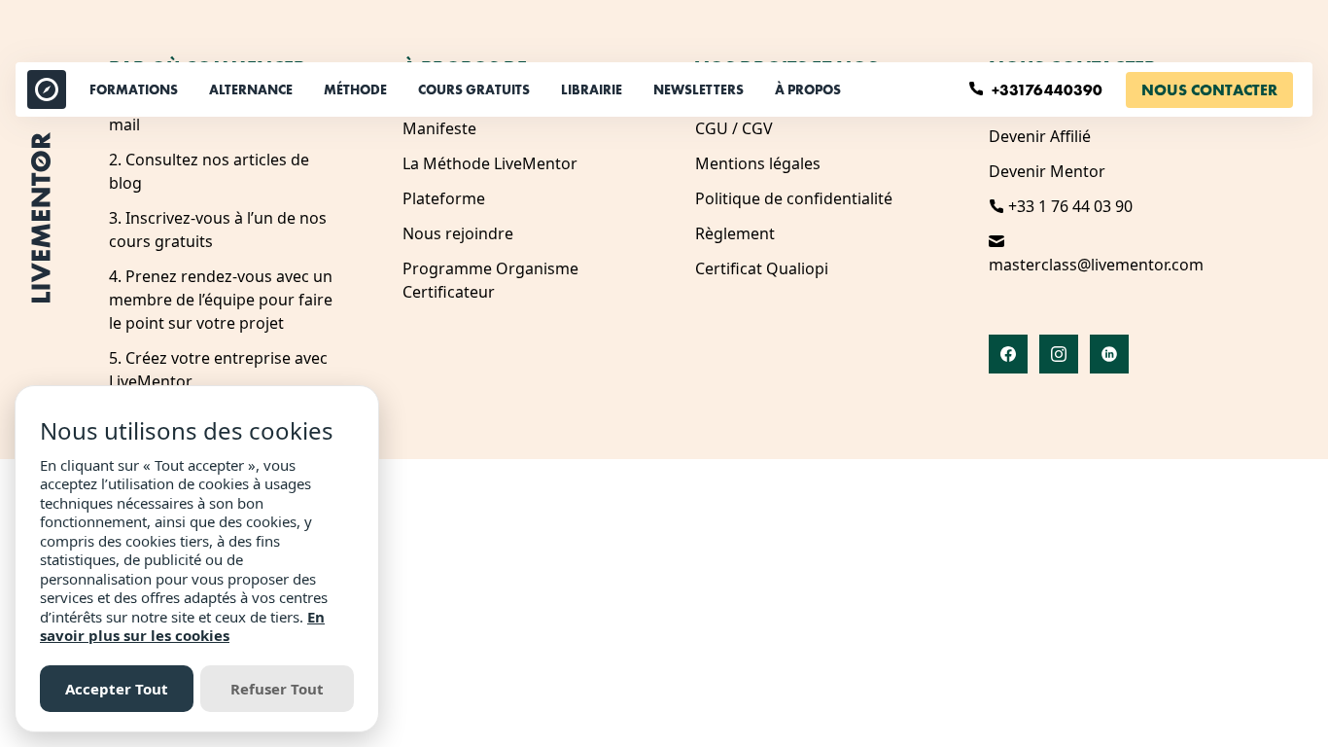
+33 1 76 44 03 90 (1068, 206)
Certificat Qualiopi (761, 268)
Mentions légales (758, 163)
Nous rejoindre (457, 233)
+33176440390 (1049, 90)
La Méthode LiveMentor (489, 163)
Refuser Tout (277, 688)
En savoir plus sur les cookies (182, 626)
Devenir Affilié (1040, 136)
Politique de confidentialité (793, 198)
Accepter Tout (116, 688)
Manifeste (439, 128)
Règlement (735, 233)
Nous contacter (1209, 90)
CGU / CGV (734, 128)
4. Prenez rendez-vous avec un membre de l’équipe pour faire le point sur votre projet (220, 300)
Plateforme (443, 198)
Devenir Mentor (1047, 171)
